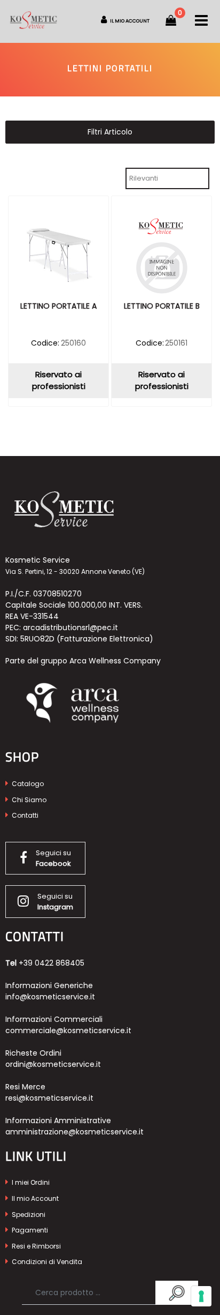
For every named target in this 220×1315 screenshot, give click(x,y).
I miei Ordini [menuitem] (30, 1182)
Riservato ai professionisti (58, 380)
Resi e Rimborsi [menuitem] (35, 1246)
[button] (176, 1293)
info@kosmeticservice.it (50, 996)
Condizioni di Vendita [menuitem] (46, 1261)
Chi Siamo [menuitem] (28, 799)
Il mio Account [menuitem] (34, 1198)
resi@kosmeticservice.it (49, 1098)
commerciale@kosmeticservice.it (68, 1030)
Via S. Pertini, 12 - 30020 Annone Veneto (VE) (75, 571)
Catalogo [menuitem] (27, 783)
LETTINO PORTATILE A (58, 306)
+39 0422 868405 (51, 963)
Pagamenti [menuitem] (29, 1230)
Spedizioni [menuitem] (27, 1214)
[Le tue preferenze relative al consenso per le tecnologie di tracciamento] (201, 1296)
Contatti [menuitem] (24, 815)
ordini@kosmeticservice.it (53, 1064)
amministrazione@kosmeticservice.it (74, 1131)
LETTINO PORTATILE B (162, 306)
